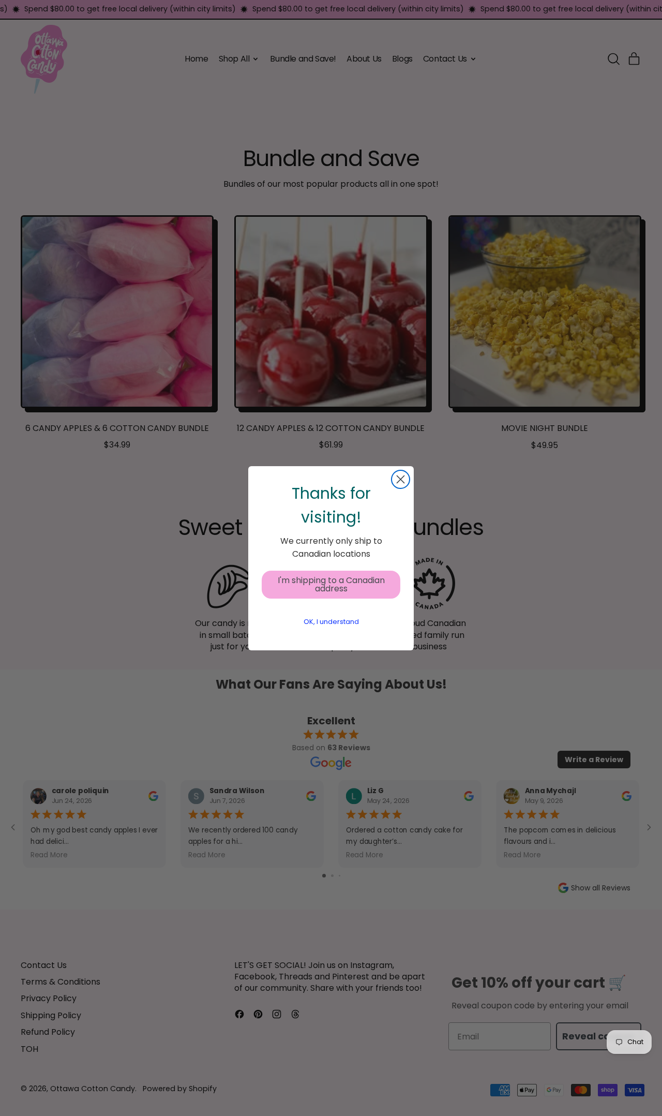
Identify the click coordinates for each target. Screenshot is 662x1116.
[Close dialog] (401, 479)
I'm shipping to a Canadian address (331, 584)
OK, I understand (331, 622)
